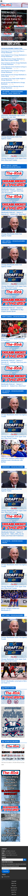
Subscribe (5, 871)
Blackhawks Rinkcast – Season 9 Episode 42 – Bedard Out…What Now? (7, 39)
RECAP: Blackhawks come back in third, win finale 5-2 (14, 682)
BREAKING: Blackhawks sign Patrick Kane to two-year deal (12, 17)
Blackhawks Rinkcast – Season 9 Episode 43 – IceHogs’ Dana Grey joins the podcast (20, 30)
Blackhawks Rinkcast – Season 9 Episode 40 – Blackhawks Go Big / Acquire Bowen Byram (12, 309)
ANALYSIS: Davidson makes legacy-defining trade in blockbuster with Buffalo (12, 460)
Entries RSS (6, 876)
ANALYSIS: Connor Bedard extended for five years (7, 31)
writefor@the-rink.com (10, 853)
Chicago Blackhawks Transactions (11, 48)
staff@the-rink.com (10, 851)
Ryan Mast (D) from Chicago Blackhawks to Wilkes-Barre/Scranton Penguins (12, 59)
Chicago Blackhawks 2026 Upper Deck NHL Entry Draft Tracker (13, 159)
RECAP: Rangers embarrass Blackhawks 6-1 (10, 609)
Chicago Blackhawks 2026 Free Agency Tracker (20, 39)
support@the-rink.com (11, 855)
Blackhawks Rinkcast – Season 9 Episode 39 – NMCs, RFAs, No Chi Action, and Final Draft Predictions (12, 534)
